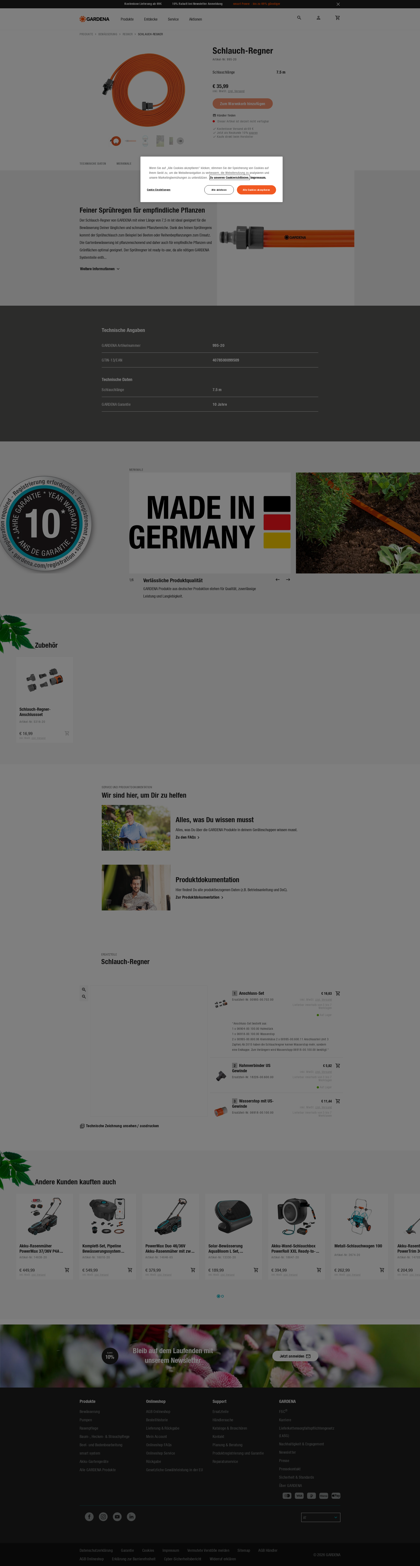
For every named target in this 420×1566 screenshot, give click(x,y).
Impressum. (258, 177)
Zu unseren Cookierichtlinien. (229, 177)
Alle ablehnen (219, 189)
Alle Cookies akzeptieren (256, 189)
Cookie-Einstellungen (158, 189)
